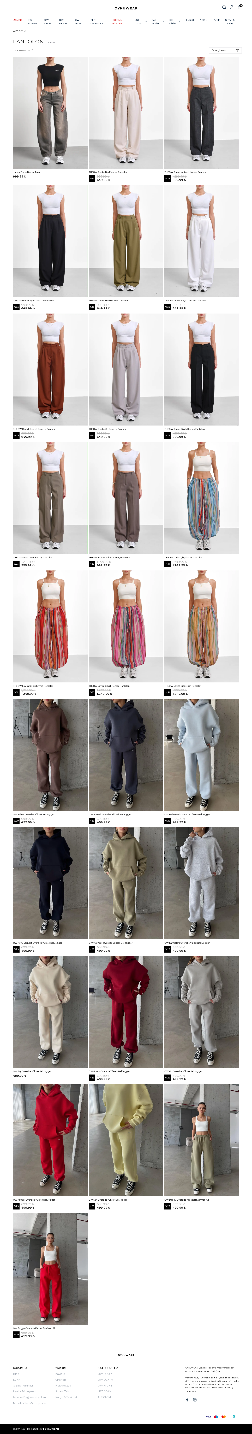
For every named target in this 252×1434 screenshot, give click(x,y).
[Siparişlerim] (232, 7)
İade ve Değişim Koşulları (29, 1397)
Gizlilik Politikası (23, 1385)
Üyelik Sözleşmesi (24, 1391)
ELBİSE (190, 20)
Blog (16, 1374)
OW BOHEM (32, 22)
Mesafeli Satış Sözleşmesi (29, 1403)
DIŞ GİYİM (172, 22)
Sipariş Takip (63, 1391)
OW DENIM (63, 22)
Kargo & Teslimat (66, 1397)
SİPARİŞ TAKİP (230, 22)
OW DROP (47, 22)
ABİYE (203, 20)
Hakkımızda (63, 1385)
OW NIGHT (79, 22)
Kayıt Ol (60, 1374)
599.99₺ (17, 20)
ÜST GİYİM (138, 22)
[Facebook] (187, 1400)
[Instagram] (195, 1400)
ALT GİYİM (155, 22)
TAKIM (216, 20)
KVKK (16, 1379)
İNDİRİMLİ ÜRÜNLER (116, 22)
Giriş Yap (60, 1379)
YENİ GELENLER (97, 22)
